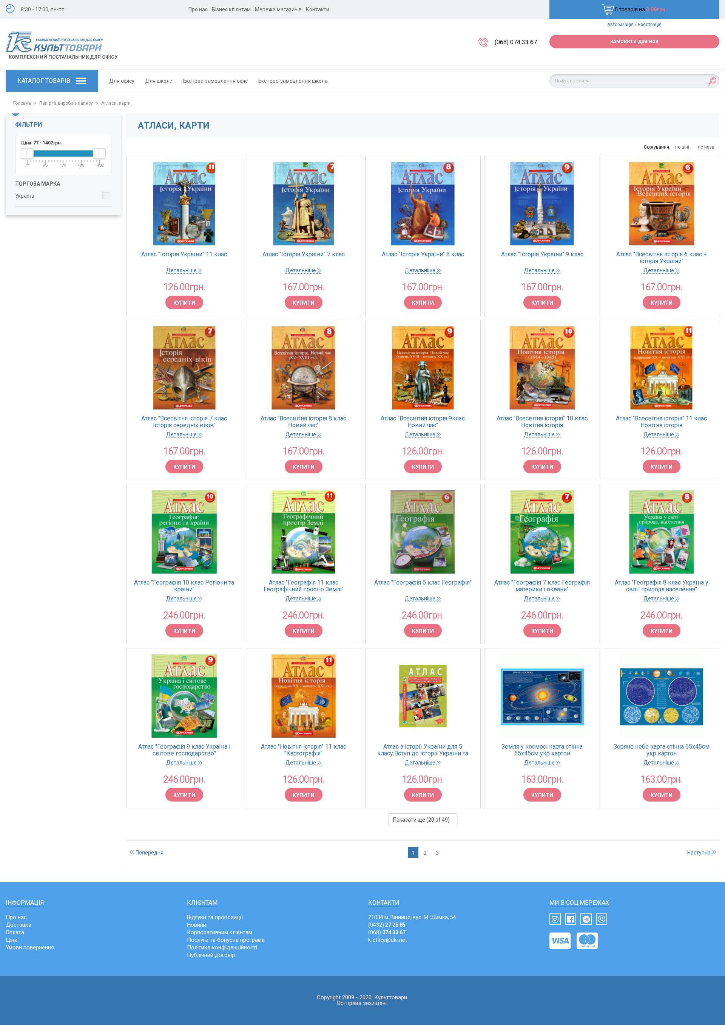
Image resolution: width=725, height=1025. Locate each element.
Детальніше (182, 270)
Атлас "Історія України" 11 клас (184, 254)
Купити (184, 303)
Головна (22, 103)
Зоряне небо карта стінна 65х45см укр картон (662, 750)
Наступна (699, 853)
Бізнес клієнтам (231, 9)
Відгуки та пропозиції (215, 917)
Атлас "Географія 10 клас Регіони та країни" (184, 586)
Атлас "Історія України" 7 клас (303, 254)
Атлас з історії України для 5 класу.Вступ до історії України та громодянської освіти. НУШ (422, 750)
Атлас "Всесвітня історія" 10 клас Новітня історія (542, 422)
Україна (24, 196)
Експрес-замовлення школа (293, 81)
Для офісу (121, 81)
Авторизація (620, 24)
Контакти (317, 9)
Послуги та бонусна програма (226, 940)
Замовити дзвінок (634, 41)
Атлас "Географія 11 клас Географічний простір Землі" (304, 586)
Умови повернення (30, 947)
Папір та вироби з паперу (66, 103)
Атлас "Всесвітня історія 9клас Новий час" (423, 422)
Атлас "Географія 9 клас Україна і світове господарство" (184, 750)
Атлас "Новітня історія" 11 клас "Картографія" (303, 750)
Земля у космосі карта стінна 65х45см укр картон (542, 750)
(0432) (387, 925)
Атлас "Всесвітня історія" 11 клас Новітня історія (661, 422)
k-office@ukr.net (387, 940)
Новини (196, 924)
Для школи (159, 81)
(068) (387, 932)
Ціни (11, 940)
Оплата (15, 932)
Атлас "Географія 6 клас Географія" (423, 582)
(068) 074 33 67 (516, 42)
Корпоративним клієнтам (219, 932)
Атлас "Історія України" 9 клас (542, 254)
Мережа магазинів (278, 9)
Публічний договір (211, 955)
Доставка (18, 924)
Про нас (198, 9)
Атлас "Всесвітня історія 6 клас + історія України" (661, 258)
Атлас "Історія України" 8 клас (423, 254)
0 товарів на (641, 9)
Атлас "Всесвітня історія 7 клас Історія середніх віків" (184, 422)
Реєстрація (650, 24)
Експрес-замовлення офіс (215, 81)
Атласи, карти (116, 103)
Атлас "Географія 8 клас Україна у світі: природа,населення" (661, 586)
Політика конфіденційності (222, 947)
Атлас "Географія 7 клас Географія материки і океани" (542, 586)
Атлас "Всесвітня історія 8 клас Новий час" (303, 422)
